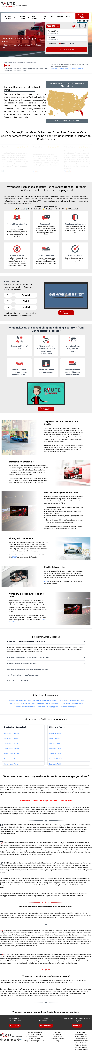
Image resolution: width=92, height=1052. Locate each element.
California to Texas (81, 1038)
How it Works (34, 18)
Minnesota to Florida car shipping (47, 703)
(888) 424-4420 (53, 26)
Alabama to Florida (55, 733)
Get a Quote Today (82, 16)
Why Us (45, 18)
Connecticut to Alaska (11, 738)
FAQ (52, 16)
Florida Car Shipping (81, 1045)
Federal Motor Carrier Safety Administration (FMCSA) (23, 198)
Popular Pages (22, 18)
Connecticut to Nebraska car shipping (72, 700)
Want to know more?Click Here (66, 312)
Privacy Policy (57, 1034)
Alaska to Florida (54, 738)
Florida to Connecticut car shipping (20, 700)
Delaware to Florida (55, 764)
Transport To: (52, 37)
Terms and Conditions (58, 1038)
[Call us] (77, 21)
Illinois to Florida (81, 1043)
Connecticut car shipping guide (48, 707)
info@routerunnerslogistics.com (34, 1041)
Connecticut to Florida (11, 764)
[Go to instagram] (11, 1039)
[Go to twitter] (4, 1039)
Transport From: (53, 31)
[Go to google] (18, 1039)
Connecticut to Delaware (12, 759)
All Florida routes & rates (76, 68)
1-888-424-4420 (46, 1025)
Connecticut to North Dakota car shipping (21, 703)
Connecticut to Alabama (11, 733)
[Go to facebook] (1, 1039)
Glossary (60, 16)
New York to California (81, 1041)
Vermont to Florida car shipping (25, 707)
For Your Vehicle (8, 18)
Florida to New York (81, 1036)
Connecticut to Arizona (11, 743)
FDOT (46, 581)
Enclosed (71, 44)
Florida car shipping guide (68, 707)
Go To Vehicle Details (67, 50)
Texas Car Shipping (81, 1047)
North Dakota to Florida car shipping (72, 703)
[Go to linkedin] (15, 1039)
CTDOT (14, 557)
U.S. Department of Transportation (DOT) (60, 196)
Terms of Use (57, 1036)
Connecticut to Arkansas (11, 749)
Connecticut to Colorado (11, 754)
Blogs (68, 16)
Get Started (14, 1025)
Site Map (58, 1032)
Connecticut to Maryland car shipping (45, 700)
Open (63, 44)
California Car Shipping (81, 1049)
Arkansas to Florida (55, 749)
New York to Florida (81, 1034)
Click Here (77, 1025)
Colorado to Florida (55, 754)
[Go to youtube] (8, 1039)
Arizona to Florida (54, 743)
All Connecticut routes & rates (59, 68)
